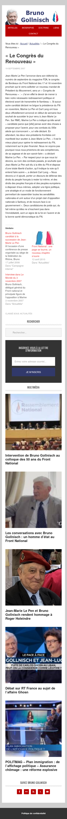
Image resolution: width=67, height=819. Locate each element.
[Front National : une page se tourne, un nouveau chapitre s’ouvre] (43, 238)
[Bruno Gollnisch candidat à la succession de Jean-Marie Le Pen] (18, 251)
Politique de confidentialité (33, 813)
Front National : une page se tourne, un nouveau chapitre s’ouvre (42, 251)
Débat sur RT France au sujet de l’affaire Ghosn (30, 690)
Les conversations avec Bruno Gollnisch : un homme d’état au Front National (29, 536)
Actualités (26, 313)
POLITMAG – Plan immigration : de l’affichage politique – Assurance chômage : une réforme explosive (32, 765)
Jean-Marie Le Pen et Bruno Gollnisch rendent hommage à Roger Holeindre (28, 614)
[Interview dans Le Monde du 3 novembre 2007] (18, 289)
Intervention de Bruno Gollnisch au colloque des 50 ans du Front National (32, 459)
